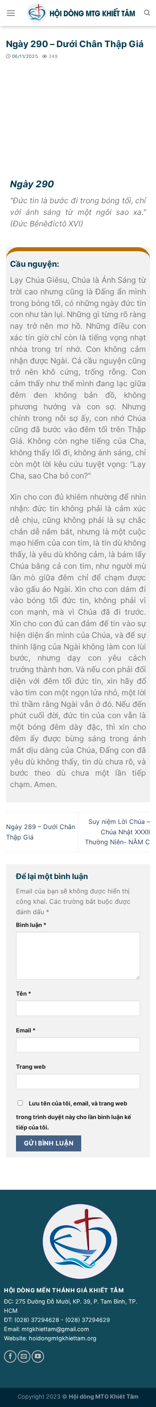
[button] (11, 13)
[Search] (147, 12)
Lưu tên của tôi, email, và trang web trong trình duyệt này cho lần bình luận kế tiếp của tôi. (73, 1115)
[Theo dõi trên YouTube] (38, 1356)
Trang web (31, 1066)
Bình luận (31, 924)
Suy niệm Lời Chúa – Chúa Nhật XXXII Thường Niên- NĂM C (117, 832)
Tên (23, 993)
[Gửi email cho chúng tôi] (24, 1356)
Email (26, 1030)
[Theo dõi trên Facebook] (10, 1356)
